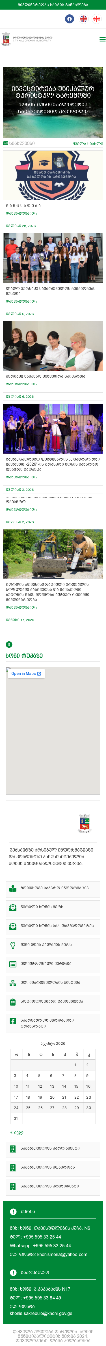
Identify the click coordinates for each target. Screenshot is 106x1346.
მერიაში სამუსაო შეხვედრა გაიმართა (45, 376)
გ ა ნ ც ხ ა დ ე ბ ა (23, 205)
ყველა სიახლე (88, 144)
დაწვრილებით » (22, 213)
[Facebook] (69, 18)
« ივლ (16, 1132)
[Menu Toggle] (102, 39)
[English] (84, 19)
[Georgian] (97, 19)
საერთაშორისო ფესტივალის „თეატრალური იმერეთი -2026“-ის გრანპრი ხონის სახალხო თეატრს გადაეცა (53, 464)
